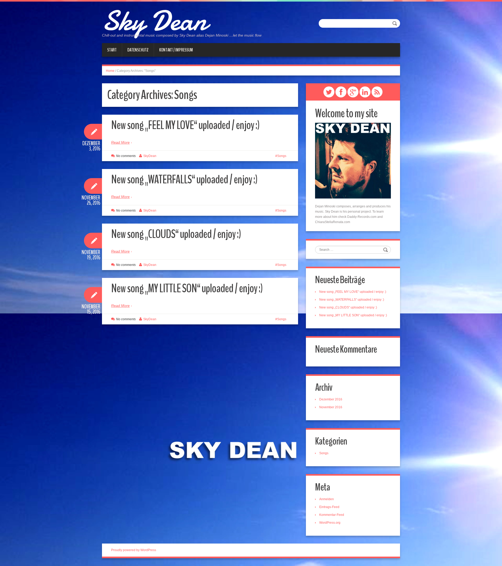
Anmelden (326, 499)
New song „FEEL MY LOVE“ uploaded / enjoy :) (185, 125)
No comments (126, 156)
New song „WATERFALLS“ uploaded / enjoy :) (184, 180)
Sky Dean (154, 21)
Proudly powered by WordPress (133, 550)
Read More (120, 142)
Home (110, 71)
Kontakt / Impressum (176, 50)
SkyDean (149, 156)
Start (112, 50)
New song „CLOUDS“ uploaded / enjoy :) (176, 234)
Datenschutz (138, 50)
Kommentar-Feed (331, 515)
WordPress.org (329, 522)
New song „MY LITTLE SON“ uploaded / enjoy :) (187, 288)
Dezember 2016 (330, 399)
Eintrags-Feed (329, 507)
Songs (281, 156)
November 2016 (330, 407)
